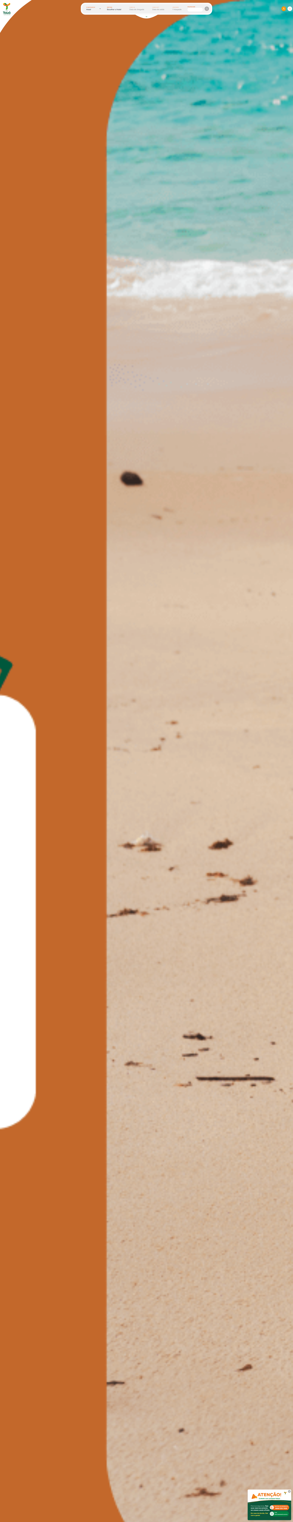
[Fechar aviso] (289, 1491)
